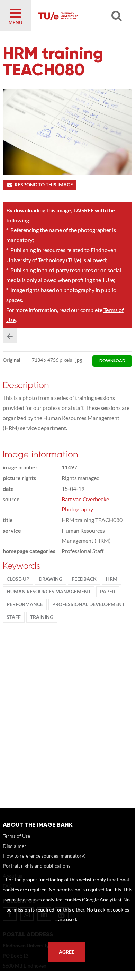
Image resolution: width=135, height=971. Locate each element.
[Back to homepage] (78, 15)
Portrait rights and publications (36, 866)
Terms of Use (16, 836)
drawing (50, 579)
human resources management (49, 591)
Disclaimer (14, 846)
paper (107, 591)
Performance (25, 604)
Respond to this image (44, 184)
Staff (14, 617)
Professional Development (88, 604)
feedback (84, 579)
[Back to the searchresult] (10, 335)
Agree (66, 952)
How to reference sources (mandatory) (44, 856)
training (41, 617)
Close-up (18, 579)
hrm (111, 579)
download (112, 360)
